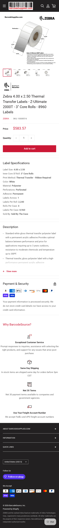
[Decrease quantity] (16, 138)
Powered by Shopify (11, 509)
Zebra (6, 118)
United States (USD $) (13, 462)
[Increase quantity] (31, 138)
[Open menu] (4, 6)
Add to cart (29, 148)
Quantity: (7, 138)
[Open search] (42, 5)
